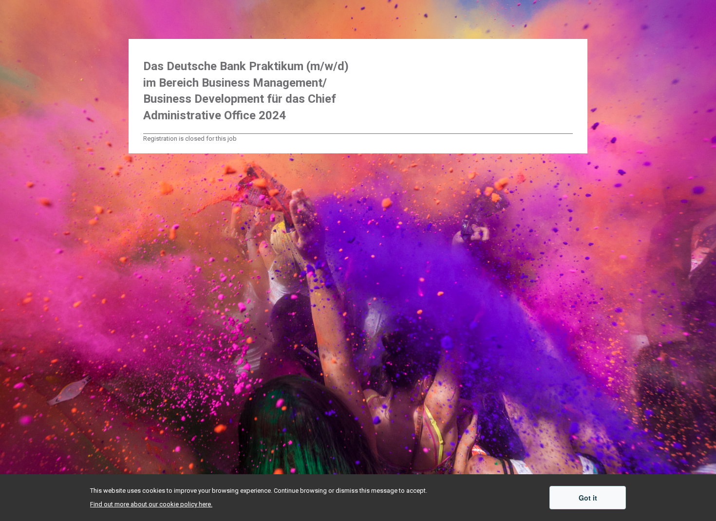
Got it (588, 497)
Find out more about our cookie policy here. (151, 504)
